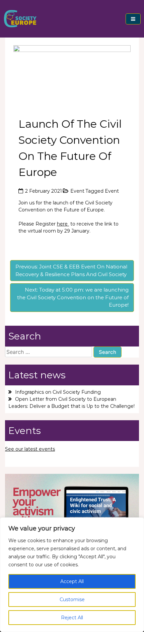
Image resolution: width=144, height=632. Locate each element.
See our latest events (30, 449)
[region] (72, 574)
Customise (72, 599)
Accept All (72, 581)
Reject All (72, 618)
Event (77, 191)
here (63, 224)
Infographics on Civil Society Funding (58, 392)
